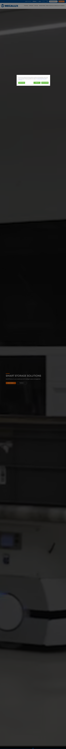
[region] (33, 80)
